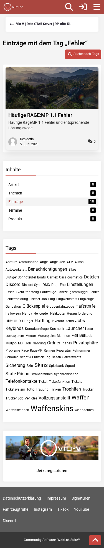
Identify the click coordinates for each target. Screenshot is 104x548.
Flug (51, 299)
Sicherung (15, 365)
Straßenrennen (42, 374)
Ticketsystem (15, 389)
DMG (46, 285)
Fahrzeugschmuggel (72, 292)
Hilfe (9, 321)
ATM (70, 262)
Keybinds (15, 328)
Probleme (13, 350)
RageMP (36, 350)
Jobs (80, 320)
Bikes (72, 269)
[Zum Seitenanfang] (95, 540)
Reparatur (63, 350)
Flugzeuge (86, 299)
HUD (17, 321)
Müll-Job (85, 336)
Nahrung (39, 343)
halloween (13, 313)
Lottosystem (15, 336)
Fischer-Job (38, 299)
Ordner (53, 342)
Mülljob (11, 343)
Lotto (89, 329)
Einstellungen (80, 284)
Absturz (11, 262)
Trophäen (71, 389)
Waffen (81, 397)
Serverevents (71, 357)
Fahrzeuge (48, 292)
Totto (30, 389)
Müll (75, 336)
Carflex (52, 277)
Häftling (42, 320)
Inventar (58, 321)
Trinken (55, 389)
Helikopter (57, 313)
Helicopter (41, 313)
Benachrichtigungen (47, 269)
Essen (10, 292)
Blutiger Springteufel (21, 277)
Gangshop (13, 306)
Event (20, 292)
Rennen (49, 350)
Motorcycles (46, 336)
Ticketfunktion (59, 382)
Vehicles (31, 398)
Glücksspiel (33, 306)
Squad (70, 366)
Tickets (77, 382)
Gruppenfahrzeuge (60, 306)
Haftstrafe (85, 306)
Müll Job (24, 343)
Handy (27, 313)
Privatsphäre (85, 342)
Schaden (12, 357)
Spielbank (56, 366)
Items (69, 321)
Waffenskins (52, 408)
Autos (79, 262)
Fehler (94, 292)
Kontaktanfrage (37, 329)
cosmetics (75, 277)
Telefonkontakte (21, 381)
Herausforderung (79, 313)
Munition (63, 336)
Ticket (43, 382)
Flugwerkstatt (66, 299)
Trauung (42, 389)
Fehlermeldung (17, 299)
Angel (44, 262)
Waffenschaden (17, 410)
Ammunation (29, 262)
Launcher (74, 328)
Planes (67, 343)
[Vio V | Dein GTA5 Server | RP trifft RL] (13, 7)
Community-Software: (52, 540)
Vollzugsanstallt (54, 398)
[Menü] (96, 7)
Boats (41, 277)
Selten (56, 357)
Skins (41, 365)
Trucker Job (14, 398)
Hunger (27, 321)
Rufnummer (81, 350)
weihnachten (84, 410)
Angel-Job (57, 262)
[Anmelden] (82, 7)
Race (25, 350)
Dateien (91, 277)
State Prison (17, 373)
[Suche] (69, 7)
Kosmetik (57, 329)
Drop (55, 285)
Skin (30, 366)
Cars (62, 277)
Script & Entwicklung (35, 357)
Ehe (62, 285)
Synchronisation (66, 374)
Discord (13, 284)
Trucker (87, 389)
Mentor (31, 336)
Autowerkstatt (16, 269)
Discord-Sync (31, 285)
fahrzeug (32, 292)
